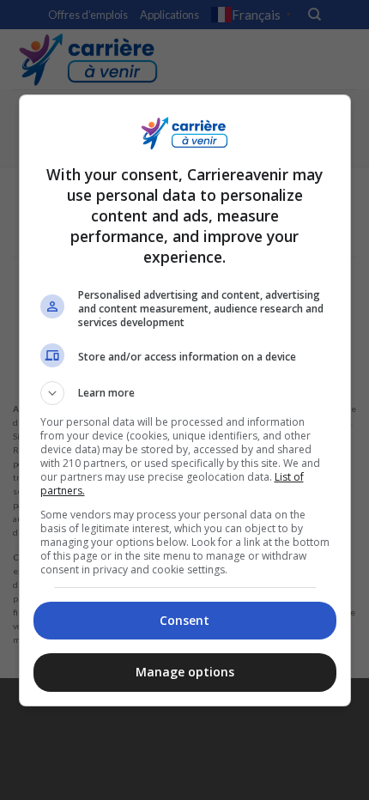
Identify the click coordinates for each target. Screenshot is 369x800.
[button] (185, 393)
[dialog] (185, 400)
